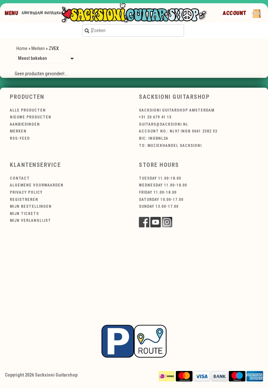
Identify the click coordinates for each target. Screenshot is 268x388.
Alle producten (28, 110)
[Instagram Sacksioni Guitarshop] (167, 222)
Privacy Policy (26, 192)
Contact (20, 178)
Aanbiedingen (25, 124)
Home (21, 48)
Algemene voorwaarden (36, 185)
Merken (38, 48)
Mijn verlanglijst (30, 220)
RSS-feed (20, 138)
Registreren (24, 199)
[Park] (134, 341)
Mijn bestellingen (31, 206)
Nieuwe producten (30, 117)
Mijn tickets (24, 213)
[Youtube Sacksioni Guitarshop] (155, 222)
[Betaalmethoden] (167, 376)
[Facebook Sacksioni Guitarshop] (144, 222)
